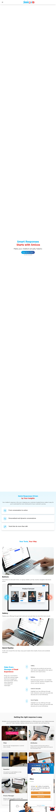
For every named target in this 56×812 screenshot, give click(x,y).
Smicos (43, 805)
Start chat (40, 793)
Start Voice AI (40, 796)
